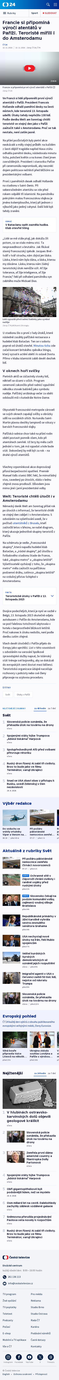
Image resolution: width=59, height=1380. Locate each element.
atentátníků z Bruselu (26, 523)
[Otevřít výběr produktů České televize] (55, 4)
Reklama (36, 1300)
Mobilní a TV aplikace (14, 1339)
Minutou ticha (41, 345)
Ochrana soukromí (22, 1374)
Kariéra (35, 1326)
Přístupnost (41, 1374)
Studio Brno (37, 1307)
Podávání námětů (40, 1333)
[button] (29, 68)
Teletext (7, 1313)
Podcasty (8, 1320)
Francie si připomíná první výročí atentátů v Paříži (27, 87)
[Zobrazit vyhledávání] (48, 4)
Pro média (36, 1294)
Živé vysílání (9, 1300)
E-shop (7, 1333)
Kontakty (36, 1346)
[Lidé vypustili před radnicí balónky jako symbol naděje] (29, 302)
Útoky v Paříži (23, 694)
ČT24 (5, 44)
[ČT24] (9, 5)
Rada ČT (35, 1320)
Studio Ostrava (39, 1313)
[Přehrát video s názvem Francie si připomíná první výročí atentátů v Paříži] (29, 68)
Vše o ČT (7, 1346)
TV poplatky (9, 1307)
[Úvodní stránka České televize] (16, 1257)
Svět (7, 694)
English (6, 1374)
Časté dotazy (38, 1339)
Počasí (6, 1326)
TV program (9, 1294)
